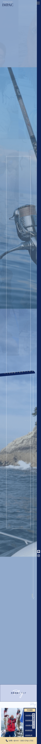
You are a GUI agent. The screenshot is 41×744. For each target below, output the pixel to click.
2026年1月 (29, 725)
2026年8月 (28, 715)
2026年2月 (28, 720)
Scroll (32, 592)
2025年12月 (28, 730)
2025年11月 (28, 735)
